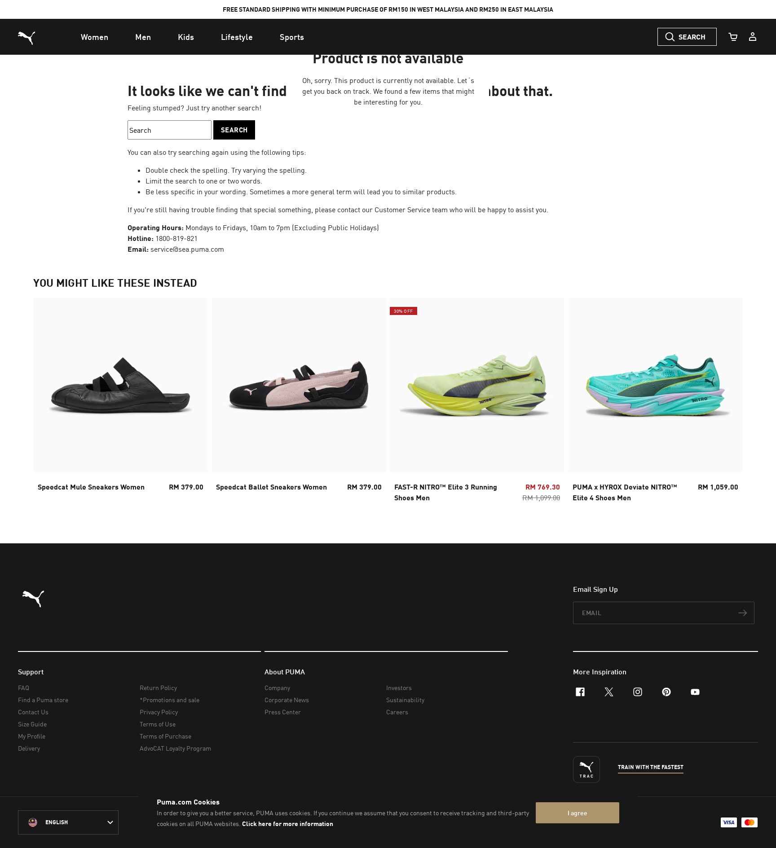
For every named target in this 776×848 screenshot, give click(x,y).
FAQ (23, 687)
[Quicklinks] (753, 37)
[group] (120, 402)
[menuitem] (94, 37)
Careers (397, 712)
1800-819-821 (176, 238)
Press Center (283, 712)
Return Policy (158, 687)
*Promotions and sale (169, 700)
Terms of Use (158, 724)
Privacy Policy (159, 712)
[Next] (728, 403)
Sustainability (405, 700)
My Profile (31, 736)
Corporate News (287, 700)
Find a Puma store (43, 700)
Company (277, 687)
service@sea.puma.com (187, 249)
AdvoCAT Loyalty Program (175, 748)
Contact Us (33, 712)
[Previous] (47, 403)
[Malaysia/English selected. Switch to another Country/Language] (68, 822)
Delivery (29, 748)
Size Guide (32, 724)
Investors (399, 687)
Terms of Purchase (165, 736)
